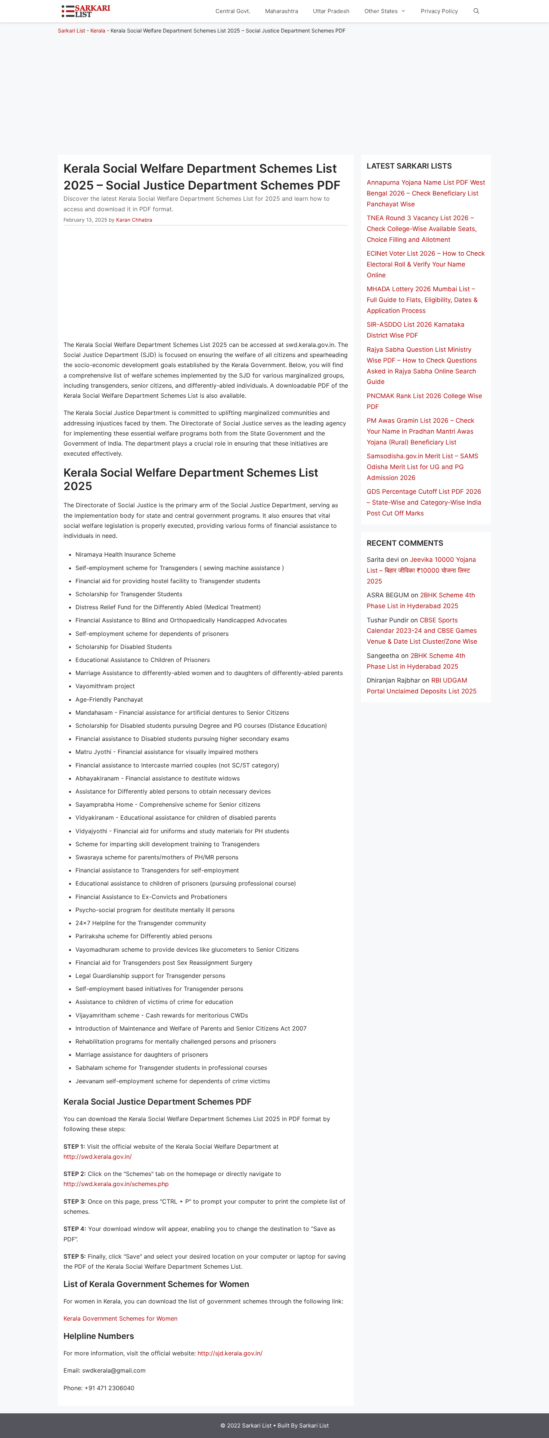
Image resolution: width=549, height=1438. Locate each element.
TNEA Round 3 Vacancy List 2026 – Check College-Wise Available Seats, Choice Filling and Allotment (422, 228)
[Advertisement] (274, 91)
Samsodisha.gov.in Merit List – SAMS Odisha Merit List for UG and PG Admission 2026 (422, 466)
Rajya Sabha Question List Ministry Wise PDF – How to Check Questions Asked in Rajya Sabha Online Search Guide (422, 366)
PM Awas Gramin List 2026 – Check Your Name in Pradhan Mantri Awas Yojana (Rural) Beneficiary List (420, 431)
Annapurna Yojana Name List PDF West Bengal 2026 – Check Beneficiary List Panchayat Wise (426, 193)
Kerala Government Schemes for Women (120, 1318)
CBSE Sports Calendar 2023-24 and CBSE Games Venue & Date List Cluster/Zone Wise (422, 631)
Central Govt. (232, 11)
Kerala (97, 30)
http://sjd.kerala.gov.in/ (230, 1353)
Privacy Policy (439, 11)
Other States (381, 11)
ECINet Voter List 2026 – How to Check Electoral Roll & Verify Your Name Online (426, 264)
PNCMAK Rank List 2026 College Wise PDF (424, 401)
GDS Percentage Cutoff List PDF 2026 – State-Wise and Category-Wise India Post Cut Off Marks (424, 502)
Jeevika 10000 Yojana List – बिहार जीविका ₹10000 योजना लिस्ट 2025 (421, 570)
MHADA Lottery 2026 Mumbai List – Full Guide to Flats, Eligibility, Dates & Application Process (422, 299)
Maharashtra (281, 11)
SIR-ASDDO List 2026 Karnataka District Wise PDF (416, 330)
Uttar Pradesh (331, 11)
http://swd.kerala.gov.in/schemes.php (116, 1184)
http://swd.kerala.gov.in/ (97, 1156)
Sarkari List (71, 30)
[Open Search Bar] (476, 11)
